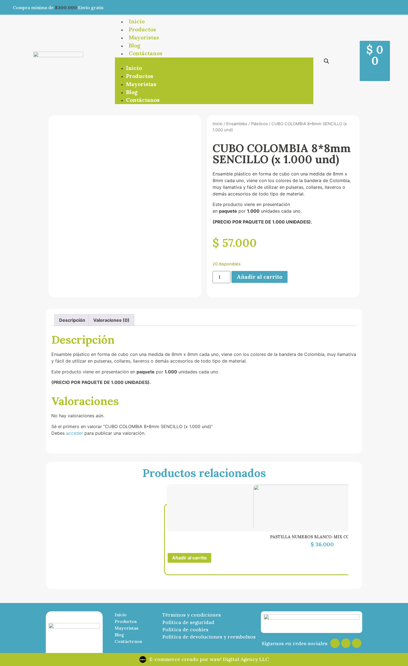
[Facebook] (346, 643)
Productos (142, 29)
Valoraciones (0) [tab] (111, 320)
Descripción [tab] (72, 320)
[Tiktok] (356, 643)
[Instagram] (335, 643)
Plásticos (259, 123)
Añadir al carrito (259, 276)
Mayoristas (144, 37)
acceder (74, 433)
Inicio (137, 21)
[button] (214, 60)
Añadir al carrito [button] (189, 558)
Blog (134, 45)
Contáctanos (145, 53)
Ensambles (236, 123)
